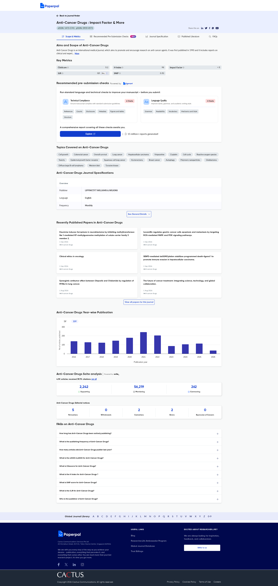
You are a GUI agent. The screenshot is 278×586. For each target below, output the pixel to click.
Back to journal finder (70, 16)
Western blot (94, 165)
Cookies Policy (189, 582)
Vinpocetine (159, 154)
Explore (89, 134)
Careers (217, 582)
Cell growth (63, 154)
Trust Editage (137, 551)
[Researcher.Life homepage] (85, 533)
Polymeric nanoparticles (190, 160)
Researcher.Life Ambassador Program (149, 541)
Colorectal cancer (81, 154)
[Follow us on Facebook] (59, 564)
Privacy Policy (173, 582)
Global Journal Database (143, 546)
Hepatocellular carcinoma (138, 154)
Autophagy (170, 160)
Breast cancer (154, 160)
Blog (133, 536)
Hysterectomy (137, 160)
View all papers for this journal (139, 302)
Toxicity (62, 160)
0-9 (209, 516)
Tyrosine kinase (112, 165)
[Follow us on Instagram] (82, 564)
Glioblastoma (211, 160)
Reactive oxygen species (207, 154)
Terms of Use (205, 582)
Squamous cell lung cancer (114, 160)
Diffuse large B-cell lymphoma (71, 165)
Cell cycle (187, 154)
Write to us (202, 548)
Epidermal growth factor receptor (84, 160)
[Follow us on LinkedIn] (74, 564)
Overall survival (100, 154)
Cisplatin (173, 154)
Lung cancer (117, 154)
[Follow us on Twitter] (66, 564)
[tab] (139, 433)
